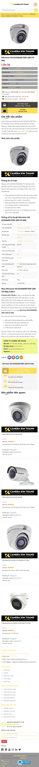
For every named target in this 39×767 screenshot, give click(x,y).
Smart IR (19, 258)
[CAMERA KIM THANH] (19, 4)
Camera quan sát (16, 14)
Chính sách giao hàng (10, 689)
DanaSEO (22, 758)
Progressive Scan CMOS (23, 228)
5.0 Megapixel (20, 231)
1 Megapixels (13, 450)
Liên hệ (6, 673)
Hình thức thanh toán (10, 700)
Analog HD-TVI (20, 76)
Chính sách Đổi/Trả (9, 698)
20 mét (19, 250)
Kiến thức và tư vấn (9, 711)
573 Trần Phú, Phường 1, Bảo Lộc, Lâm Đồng (16, 653)
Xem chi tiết (25, 96)
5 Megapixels (20, 72)
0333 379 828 (14, 92)
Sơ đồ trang (7, 681)
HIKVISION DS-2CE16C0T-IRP (12, 497)
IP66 (18, 264)
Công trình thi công (9, 717)
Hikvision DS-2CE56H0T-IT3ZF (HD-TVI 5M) (16, 623)
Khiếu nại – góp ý (9, 676)
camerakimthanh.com (16, 351)
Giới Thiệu (7, 670)
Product (8, 14)
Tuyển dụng (7, 678)
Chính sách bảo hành (10, 692)
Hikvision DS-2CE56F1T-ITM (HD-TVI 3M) (15, 560)
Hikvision (25, 14)
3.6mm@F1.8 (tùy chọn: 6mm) (25, 241)
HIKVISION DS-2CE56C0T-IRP (12, 434)
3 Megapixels (13, 575)
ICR (18, 254)
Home (3, 14)
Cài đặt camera (8, 714)
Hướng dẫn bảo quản (10, 695)
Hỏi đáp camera (8, 708)
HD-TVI (19, 224)
